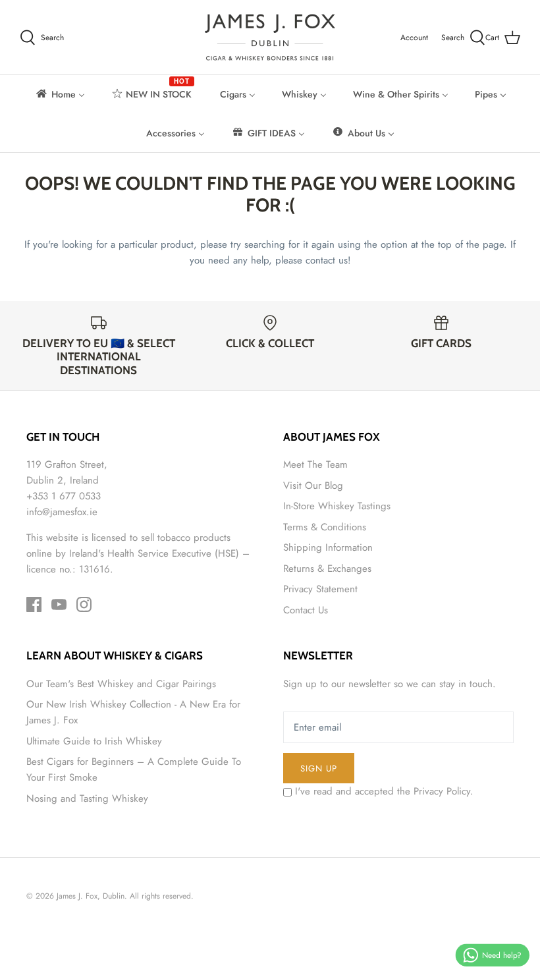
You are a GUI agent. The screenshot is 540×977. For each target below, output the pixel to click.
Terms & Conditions (324, 527)
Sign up (318, 768)
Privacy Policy (442, 791)
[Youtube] (59, 604)
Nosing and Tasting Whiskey (87, 798)
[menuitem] (59, 94)
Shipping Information (328, 547)
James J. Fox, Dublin (90, 896)
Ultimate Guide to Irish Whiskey (94, 741)
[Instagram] (84, 604)
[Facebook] (33, 604)
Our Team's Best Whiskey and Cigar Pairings (121, 684)
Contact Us (305, 610)
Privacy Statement (320, 589)
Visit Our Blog (313, 485)
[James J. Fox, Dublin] (270, 37)
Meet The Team (315, 464)
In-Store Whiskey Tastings (337, 506)
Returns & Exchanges (327, 568)
